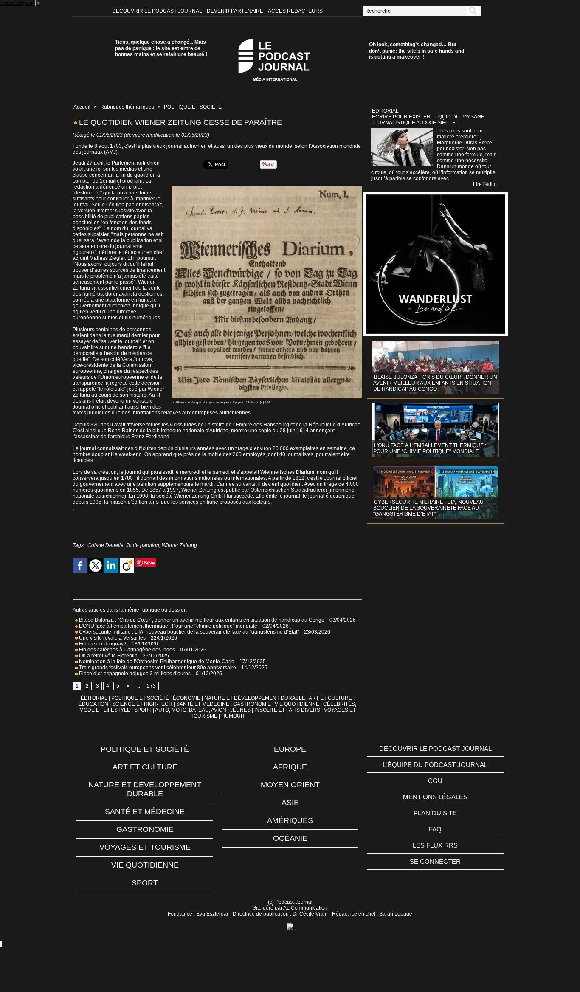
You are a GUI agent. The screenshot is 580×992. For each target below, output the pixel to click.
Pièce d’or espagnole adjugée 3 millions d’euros (134, 673)
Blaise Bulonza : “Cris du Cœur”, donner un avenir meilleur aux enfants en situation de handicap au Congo (201, 620)
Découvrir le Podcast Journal (157, 11)
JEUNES (240, 710)
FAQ (435, 829)
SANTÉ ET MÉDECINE (202, 704)
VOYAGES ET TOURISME (145, 847)
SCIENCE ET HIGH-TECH (143, 704)
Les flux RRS (435, 845)
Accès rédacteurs (295, 11)
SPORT (143, 710)
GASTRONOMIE (252, 704)
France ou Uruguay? (102, 644)
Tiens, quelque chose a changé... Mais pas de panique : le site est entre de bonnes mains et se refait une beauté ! (161, 48)
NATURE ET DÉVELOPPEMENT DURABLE (254, 698)
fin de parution (142, 545)
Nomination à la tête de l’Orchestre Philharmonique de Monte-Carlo (157, 662)
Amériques (290, 820)
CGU (435, 780)
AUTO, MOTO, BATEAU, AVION (190, 710)
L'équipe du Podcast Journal (435, 764)
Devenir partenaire (236, 11)
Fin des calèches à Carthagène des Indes (127, 650)
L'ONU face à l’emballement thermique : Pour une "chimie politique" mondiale (167, 626)
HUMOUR (233, 716)
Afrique (290, 767)
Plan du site (435, 813)
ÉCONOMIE (186, 698)
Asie (290, 802)
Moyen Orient (290, 785)
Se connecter (435, 861)
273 (151, 686)
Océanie (290, 838)
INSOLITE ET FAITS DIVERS (287, 710)
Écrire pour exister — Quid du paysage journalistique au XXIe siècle (427, 120)
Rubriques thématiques (127, 107)
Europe (290, 749)
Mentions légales (435, 796)
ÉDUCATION (93, 704)
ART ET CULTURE (330, 698)
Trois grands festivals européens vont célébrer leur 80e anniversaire (157, 668)
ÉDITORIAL (94, 698)
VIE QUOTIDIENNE (297, 704)
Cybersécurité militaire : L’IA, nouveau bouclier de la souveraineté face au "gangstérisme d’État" (188, 632)
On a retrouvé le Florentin (108, 656)
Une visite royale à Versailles (112, 638)
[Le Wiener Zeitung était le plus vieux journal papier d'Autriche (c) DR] (267, 189)
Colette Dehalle (105, 545)
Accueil (81, 107)
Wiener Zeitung (179, 545)
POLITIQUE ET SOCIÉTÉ (193, 107)
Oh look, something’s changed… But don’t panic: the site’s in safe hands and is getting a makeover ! (416, 51)
